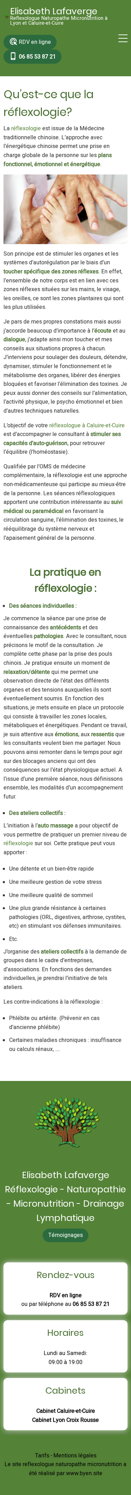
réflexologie (26, 128)
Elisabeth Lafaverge (53, 11)
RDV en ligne (30, 41)
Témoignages (65, 1235)
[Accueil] (6, 17)
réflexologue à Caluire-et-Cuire (87, 425)
